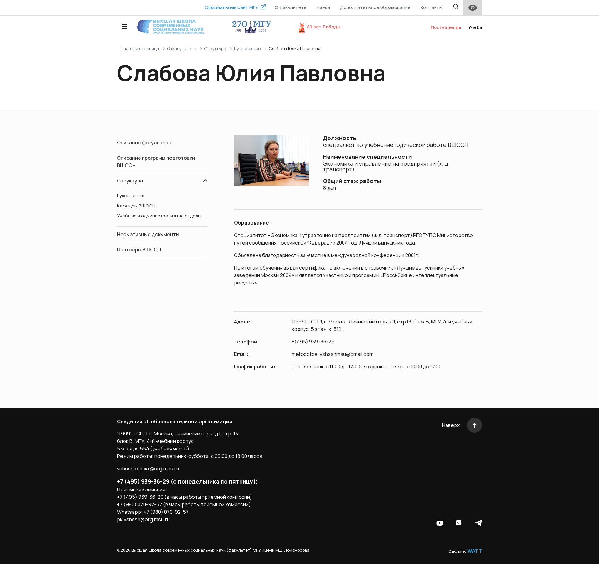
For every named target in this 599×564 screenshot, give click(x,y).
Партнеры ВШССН (139, 249)
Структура (215, 48)
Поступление (446, 27)
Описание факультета (144, 142)
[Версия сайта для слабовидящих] (472, 7)
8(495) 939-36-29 (313, 341)
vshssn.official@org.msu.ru (148, 468)
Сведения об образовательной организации (174, 421)
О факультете (291, 7)
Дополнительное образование (375, 7)
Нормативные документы (148, 234)
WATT (474, 550)
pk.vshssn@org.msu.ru (143, 519)
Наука (323, 7)
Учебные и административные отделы (159, 215)
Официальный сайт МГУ (231, 7)
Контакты (431, 7)
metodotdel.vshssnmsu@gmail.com (332, 354)
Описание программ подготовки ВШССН (156, 161)
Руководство (247, 48)
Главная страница (140, 48)
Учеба (475, 27)
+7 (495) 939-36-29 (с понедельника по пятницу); (187, 481)
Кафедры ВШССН (136, 205)
